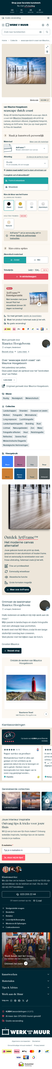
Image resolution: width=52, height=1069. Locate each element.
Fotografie (17, 415)
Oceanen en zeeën (39, 411)
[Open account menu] (43, 25)
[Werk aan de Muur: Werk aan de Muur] (48, 994)
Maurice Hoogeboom (17, 107)
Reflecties (7, 436)
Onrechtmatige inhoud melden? (20, 1045)
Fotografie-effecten (11, 432)
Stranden (23, 411)
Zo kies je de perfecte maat (37, 157)
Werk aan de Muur (12, 994)
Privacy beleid (39, 1045)
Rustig (6, 398)
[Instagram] (11, 1000)
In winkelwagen (28, 276)
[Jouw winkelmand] (47, 25)
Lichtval (6, 428)
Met (38, 260)
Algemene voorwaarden (21, 1041)
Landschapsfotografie (12, 423)
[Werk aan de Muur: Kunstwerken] (48, 974)
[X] (23, 1000)
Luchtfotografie (26, 419)
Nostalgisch (17, 398)
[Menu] (3, 25)
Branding (30, 423)
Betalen (9, 916)
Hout (25, 432)
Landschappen (9, 411)
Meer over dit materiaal (39, 142)
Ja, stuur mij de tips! (13, 857)
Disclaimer (36, 1041)
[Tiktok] (27, 1000)
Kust (39, 423)
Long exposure (10, 419)
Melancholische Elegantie (14, 441)
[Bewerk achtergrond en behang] (47, 51)
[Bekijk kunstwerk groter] (47, 47)
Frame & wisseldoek (17, 180)
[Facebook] (19, 1000)
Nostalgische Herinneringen (15, 445)
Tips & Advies (10, 987)
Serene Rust (20, 436)
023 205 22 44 (28, 894)
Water (39, 428)
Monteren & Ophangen (16, 923)
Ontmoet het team (13, 963)
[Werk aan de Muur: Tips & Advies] (48, 987)
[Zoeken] (47, 31)
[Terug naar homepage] (17, 24)
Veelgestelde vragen (15, 908)
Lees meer (22, 351)
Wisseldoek (13, 187)
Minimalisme (30, 415)
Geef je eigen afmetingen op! (26, 170)
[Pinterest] (15, 1000)
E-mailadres (7, 845)
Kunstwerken (9, 974)
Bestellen (10, 912)
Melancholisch (32, 398)
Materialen (8, 981)
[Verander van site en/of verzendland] (48, 18)
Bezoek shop (8, 351)
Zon (32, 428)
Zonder (17, 260)
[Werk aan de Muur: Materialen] (48, 981)
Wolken (6, 415)
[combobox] (20, 32)
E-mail (39, 900)
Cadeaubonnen (13, 927)
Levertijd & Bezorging (15, 919)
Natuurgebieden (20, 428)
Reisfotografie (37, 432)
